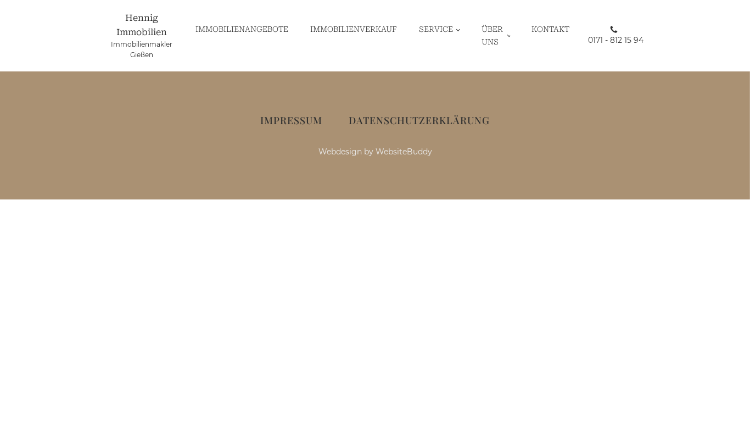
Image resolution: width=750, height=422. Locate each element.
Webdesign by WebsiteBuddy (375, 152)
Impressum (291, 120)
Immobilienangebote (241, 29)
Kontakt (550, 29)
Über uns (492, 35)
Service (436, 29)
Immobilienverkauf (353, 29)
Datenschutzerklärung (419, 120)
